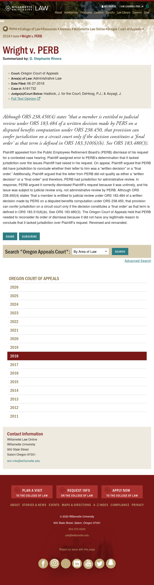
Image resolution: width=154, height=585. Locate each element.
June (16, 35)
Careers (137, 12)
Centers (98, 12)
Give (146, 12)
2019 (14, 347)
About (58, 12)
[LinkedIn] (77, 563)
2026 (14, 287)
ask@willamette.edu (77, 535)
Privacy (138, 504)
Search (120, 251)
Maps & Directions (76, 504)
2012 (14, 407)
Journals (65, 28)
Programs (86, 12)
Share (10, 236)
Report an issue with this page (77, 549)
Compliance (120, 504)
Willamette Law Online (89, 28)
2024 (14, 304)
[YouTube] (88, 564)
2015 (14, 381)
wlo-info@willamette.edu (23, 461)
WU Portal (110, 6)
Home (13, 28)
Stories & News (34, 504)
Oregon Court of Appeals (124, 28)
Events (54, 504)
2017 (14, 364)
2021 (14, 330)
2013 (14, 399)
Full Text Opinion (23, 98)
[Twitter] (99, 563)
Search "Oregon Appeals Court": (37, 251)
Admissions (71, 12)
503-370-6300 (77, 529)
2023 (14, 312)
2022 (14, 321)
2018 (6, 35)
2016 (14, 373)
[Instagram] (54, 563)
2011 (14, 416)
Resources (49, 28)
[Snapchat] (111, 563)
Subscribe (29, 236)
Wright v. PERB (32, 35)
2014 (14, 390)
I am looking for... (131, 6)
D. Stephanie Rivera (45, 58)
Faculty (110, 12)
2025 (14, 295)
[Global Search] (147, 6)
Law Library (123, 12)
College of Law (30, 28)
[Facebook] (43, 563)
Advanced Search (138, 260)
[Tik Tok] (66, 563)
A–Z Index (100, 504)
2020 (14, 338)
